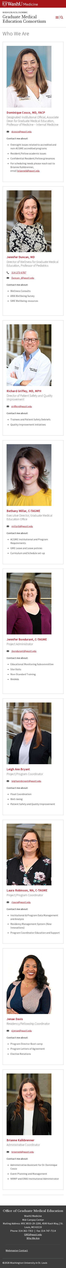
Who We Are (33, 1238)
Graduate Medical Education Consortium (24, 19)
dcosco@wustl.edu (21, 131)
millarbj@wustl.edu (22, 526)
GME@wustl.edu (33, 1234)
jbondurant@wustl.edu (23, 651)
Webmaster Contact (17, 1250)
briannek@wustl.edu (28, 170)
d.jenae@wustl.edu (21, 1030)
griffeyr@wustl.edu (21, 406)
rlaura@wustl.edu (21, 902)
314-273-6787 (18, 272)
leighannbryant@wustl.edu (26, 781)
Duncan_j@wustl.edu (22, 277)
